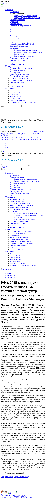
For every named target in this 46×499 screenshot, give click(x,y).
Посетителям (10, 66)
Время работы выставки (19, 46)
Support (31, 497)
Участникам (10, 34)
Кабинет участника (17, 64)
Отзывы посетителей (18, 82)
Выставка (9, 10)
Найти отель (19, 54)
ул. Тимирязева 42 (21, 134)
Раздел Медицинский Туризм (25, 16)
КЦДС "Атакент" (8, 134)
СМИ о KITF (15, 94)
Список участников (17, 20)
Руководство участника (19, 58)
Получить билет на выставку (21, 68)
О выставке (14, 12)
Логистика (14, 48)
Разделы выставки (17, 177)
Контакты (13, 32)
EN (6, 147)
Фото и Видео (15, 96)
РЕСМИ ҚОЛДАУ (21, 497)
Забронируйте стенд (21, 477)
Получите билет (7, 477)
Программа (14, 22)
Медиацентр (10, 88)
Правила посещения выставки (21, 80)
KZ (6, 143)
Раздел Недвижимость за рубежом (27, 18)
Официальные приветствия (20, 26)
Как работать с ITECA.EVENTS (22, 44)
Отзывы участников (17, 60)
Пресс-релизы (15, 92)
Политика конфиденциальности (13, 495)
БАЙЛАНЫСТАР (35, 140)
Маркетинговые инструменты (21, 42)
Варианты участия (17, 38)
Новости (13, 62)
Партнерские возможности (20, 40)
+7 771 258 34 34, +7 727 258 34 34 (36, 133)
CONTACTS (33, 138)
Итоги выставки (16, 28)
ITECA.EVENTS (16, 86)
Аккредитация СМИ (17, 100)
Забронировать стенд (18, 36)
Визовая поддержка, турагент (25, 50)
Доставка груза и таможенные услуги (28, 52)
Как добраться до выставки (20, 30)
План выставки (16, 24)
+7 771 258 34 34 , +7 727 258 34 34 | (15, 138)
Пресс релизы (10, 275)
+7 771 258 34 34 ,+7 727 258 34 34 (14, 140)
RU (6, 145)
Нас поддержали (16, 98)
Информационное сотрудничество (23, 102)
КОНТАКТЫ (6, 136)
